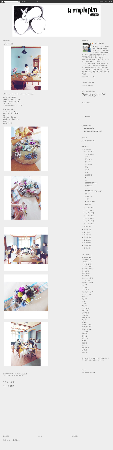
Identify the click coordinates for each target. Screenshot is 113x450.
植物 (13, 375)
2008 (85, 248)
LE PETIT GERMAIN (91, 183)
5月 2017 (88, 213)
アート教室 (85, 259)
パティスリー (86, 282)
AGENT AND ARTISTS (88, 140)
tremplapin (85, 257)
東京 (86, 188)
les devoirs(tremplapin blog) (93, 131)
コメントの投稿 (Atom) (13, 440)
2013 (85, 235)
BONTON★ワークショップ (93, 191)
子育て (9, 375)
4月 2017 (88, 215)
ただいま (88, 156)
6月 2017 (88, 210)
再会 (86, 167)
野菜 (83, 343)
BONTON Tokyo (90, 201)
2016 (85, 227)
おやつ (84, 271)
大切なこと (85, 324)
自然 (83, 310)
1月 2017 (88, 223)
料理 (83, 352)
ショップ (84, 280)
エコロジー (85, 266)
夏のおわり (88, 164)
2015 (85, 229)
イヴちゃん (85, 262)
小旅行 (87, 199)
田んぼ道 (88, 162)
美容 (83, 336)
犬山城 (87, 170)
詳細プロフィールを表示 (88, 76)
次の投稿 (6, 436)
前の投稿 (75, 436)
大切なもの (85, 327)
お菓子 (84, 273)
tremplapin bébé (89, 128)
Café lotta (88, 204)
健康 (83, 306)
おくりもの (88, 193)
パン (83, 285)
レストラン (85, 294)
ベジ (83, 287)
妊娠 (83, 334)
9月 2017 (88, 151)
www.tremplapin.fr (87, 85)
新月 (83, 320)
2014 (85, 232)
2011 (85, 240)
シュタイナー (86, 278)
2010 (85, 243)
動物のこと (85, 329)
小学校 (84, 313)
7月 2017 (88, 207)
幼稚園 (84, 347)
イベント (84, 264)
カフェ (84, 275)
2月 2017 (88, 221)
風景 (83, 338)
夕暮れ (87, 172)
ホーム (40, 436)
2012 (85, 237)
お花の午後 (8, 44)
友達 (20, 375)
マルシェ (84, 289)
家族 (83, 296)
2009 (85, 245)
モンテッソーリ (86, 292)
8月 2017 (88, 154)
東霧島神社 (88, 175)
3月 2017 (88, 218)
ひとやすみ (88, 185)
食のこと (84, 317)
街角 (83, 299)
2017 (85, 149)
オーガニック (86, 269)
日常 (17, 375)
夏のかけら (88, 159)
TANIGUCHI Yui (99, 43)
